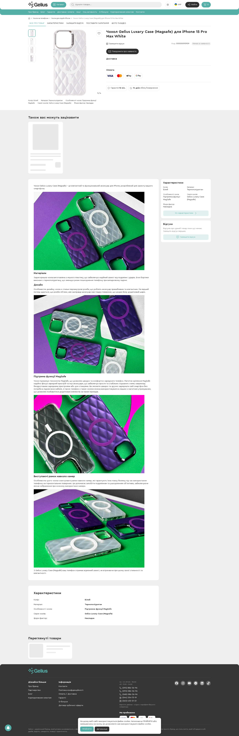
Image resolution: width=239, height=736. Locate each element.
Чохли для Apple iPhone (60, 18)
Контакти (140, 12)
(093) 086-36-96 (129, 691)
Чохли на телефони (40, 18)
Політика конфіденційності (71, 690)
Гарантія (51, 12)
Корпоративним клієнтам (122, 12)
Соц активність (90, 12)
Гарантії (62, 698)
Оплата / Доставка (68, 694)
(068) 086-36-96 (129, 694)
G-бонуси (103, 12)
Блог (43, 12)
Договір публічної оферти (71, 705)
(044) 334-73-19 (129, 698)
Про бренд (33, 12)
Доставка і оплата (65, 12)
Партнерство (34, 690)
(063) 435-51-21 (129, 701)
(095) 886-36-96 (129, 688)
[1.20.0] (38, 5)
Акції (78, 12)
